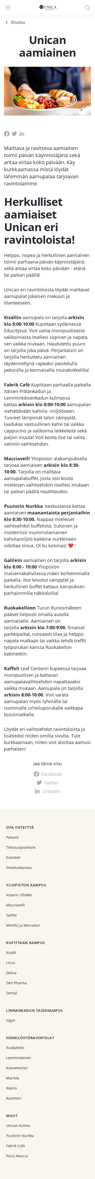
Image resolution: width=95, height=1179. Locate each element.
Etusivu (18, 22)
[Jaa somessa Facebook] (7, 134)
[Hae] (87, 7)
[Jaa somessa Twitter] (14, 134)
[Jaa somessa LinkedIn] (22, 134)
